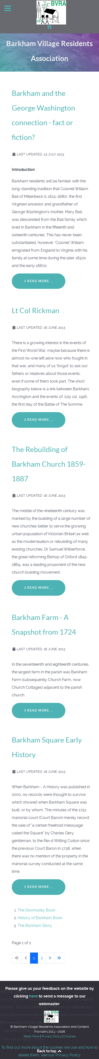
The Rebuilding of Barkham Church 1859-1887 (49, 464)
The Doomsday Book (36, 910)
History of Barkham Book (40, 918)
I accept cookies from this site (29, 1030)
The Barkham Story (35, 925)
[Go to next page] (50, 958)
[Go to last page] (59, 958)
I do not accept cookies (23, 1039)
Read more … (39, 281)
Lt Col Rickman (35, 310)
